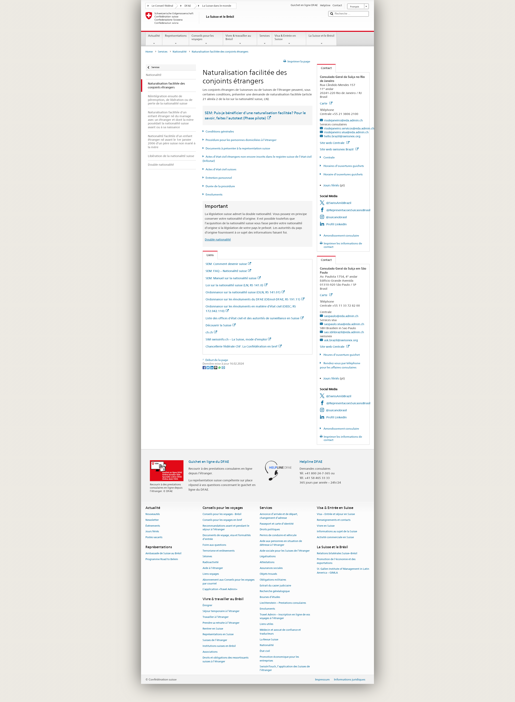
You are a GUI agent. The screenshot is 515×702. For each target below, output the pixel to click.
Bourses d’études (270, 597)
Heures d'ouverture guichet (341, 354)
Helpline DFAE (311, 462)
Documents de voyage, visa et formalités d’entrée (227, 537)
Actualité (154, 35)
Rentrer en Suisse (213, 628)
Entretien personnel (219, 177)
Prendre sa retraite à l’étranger (221, 622)
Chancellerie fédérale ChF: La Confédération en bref (241, 346)
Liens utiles (266, 623)
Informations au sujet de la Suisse (337, 531)
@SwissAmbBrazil (338, 203)
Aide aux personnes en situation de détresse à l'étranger (281, 543)
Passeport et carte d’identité (277, 523)
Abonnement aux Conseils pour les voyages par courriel (228, 581)
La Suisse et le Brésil (321, 35)
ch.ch (209, 332)
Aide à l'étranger (213, 568)
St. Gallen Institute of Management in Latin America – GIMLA (343, 570)
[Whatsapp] (220, 367)
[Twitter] (208, 367)
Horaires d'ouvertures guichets (343, 165)
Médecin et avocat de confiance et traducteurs (280, 631)
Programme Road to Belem (161, 559)
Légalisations (268, 556)
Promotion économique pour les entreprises (279, 658)
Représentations (176, 35)
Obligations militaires (273, 579)
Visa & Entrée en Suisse (285, 37)
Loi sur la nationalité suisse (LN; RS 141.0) (234, 285)
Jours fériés (331, 185)
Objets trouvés (268, 573)
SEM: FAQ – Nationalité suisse (226, 271)
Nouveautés (152, 514)
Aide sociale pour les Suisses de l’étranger (285, 550)
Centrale (329, 157)
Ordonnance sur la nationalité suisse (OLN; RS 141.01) (243, 292)
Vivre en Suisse (326, 525)
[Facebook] (204, 367)
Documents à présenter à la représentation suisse (238, 148)
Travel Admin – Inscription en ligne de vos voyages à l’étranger (285, 616)
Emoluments (214, 194)
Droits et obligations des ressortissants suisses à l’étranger (225, 659)
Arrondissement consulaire (341, 235)
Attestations (267, 562)
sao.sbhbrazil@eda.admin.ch (344, 332)
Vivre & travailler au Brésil (238, 37)
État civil (265, 651)
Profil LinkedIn (336, 224)
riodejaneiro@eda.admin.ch (343, 120)
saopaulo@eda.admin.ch (341, 316)
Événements (152, 525)
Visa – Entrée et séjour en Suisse (336, 514)
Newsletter (152, 519)
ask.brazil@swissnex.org (341, 340)
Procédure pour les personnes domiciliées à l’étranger (241, 140)
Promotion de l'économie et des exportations (336, 561)
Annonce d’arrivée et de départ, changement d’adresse (279, 516)
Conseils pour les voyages (203, 37)
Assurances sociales (271, 568)
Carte (324, 103)
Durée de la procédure (220, 186)
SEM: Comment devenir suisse (226, 264)
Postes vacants (153, 537)
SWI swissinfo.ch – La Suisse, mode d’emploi (236, 339)
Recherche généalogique (275, 591)
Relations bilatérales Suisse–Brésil (337, 553)
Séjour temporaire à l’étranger (221, 611)
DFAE (187, 5)
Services (265, 35)
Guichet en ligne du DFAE (208, 462)
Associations (210, 651)
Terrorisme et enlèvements (219, 550)
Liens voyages (211, 573)
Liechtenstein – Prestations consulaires (283, 602)
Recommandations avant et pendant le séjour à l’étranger (226, 527)
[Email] (223, 367)
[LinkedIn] (212, 367)
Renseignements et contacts (333, 519)
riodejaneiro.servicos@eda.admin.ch (349, 128)
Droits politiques (270, 529)
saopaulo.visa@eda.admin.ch (344, 324)
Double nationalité (218, 239)
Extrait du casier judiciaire (275, 585)
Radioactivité (210, 562)
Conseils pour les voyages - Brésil (222, 514)
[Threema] (216, 367)
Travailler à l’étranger (216, 616)
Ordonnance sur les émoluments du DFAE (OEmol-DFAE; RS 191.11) (253, 299)
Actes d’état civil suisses (221, 169)
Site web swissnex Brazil (337, 149)
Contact (324, 68)
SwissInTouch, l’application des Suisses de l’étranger (285, 668)
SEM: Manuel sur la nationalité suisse (231, 278)
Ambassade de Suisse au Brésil (163, 553)
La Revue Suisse (269, 639)
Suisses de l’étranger (215, 640)
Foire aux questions (214, 544)
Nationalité (179, 51)
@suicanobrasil (336, 217)
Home (149, 51)
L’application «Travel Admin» (220, 589)
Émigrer (207, 605)
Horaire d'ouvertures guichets (343, 174)
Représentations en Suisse (218, 634)
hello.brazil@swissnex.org (342, 136)
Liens (208, 255)
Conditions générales (220, 131)
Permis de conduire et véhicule (278, 535)
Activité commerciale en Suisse (335, 537)
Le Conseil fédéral (162, 5)
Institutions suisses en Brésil (219, 645)
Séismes (207, 556)
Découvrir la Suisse (218, 325)
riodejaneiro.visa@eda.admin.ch (346, 132)
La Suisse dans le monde (216, 5)
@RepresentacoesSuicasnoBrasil (348, 210)
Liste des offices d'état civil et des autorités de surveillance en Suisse (252, 318)
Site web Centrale (332, 143)
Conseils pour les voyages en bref (222, 519)
